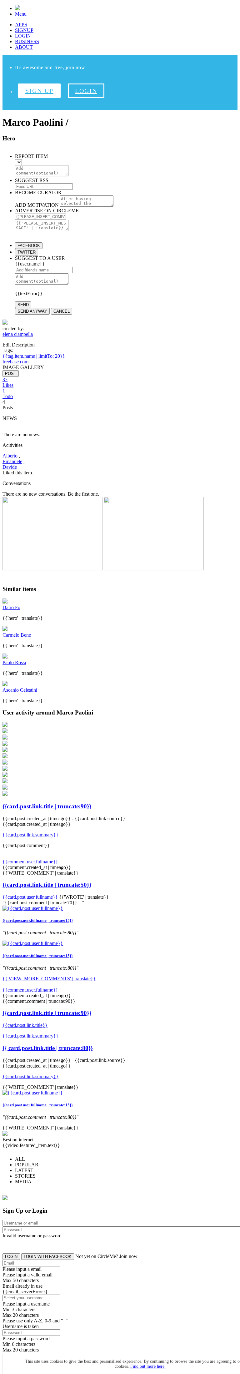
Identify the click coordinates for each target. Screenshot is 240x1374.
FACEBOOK (29, 245)
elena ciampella (17, 334)
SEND (23, 304)
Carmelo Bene (16, 635)
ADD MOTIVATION (37, 205)
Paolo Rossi (14, 662)
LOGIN (23, 35)
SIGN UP (39, 90)
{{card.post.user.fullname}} (30, 897)
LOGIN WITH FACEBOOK (48, 1256)
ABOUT (24, 47)
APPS (21, 24)
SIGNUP (24, 30)
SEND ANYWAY (32, 311)
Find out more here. (148, 1366)
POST (10, 373)
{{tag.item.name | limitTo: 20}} (33, 356)
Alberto (10, 455)
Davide (9, 467)
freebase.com (15, 361)
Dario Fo (11, 607)
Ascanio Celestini (19, 690)
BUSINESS (27, 41)
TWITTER (27, 252)
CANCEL (61, 311)
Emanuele (12, 461)
